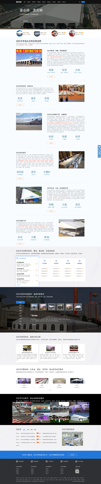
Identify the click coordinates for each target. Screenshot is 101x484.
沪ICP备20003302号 (41, 481)
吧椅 (49, 477)
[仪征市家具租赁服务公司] (19, 2)
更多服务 (18, 284)
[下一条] (84, 16)
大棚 (20, 316)
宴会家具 (61, 471)
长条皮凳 (37, 477)
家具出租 (17, 470)
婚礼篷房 (61, 473)
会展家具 (26, 479)
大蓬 (20, 318)
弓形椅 (44, 477)
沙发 (20, 313)
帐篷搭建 (17, 471)
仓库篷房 (59, 1)
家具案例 (54, 1)
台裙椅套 (61, 470)
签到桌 (24, 477)
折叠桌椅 (47, 468)
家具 (24, 429)
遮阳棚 (66, 479)
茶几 (31, 479)
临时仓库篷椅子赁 (35, 481)
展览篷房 (71, 479)
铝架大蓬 (47, 473)
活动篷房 (78, 479)
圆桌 (20, 324)
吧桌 (46, 477)
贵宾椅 (29, 477)
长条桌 (21, 477)
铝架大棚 (34, 479)
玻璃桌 (41, 477)
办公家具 (47, 470)
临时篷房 (32, 468)
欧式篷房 (75, 479)
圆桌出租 (64, 1)
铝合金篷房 (82, 479)
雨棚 (20, 310)
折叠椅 (35, 477)
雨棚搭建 (32, 471)
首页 (24, 1)
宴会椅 (26, 477)
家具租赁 (28, 1)
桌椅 (20, 305)
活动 (20, 321)
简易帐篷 (32, 470)
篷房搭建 (33, 1)
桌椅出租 (44, 1)
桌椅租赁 (17, 468)
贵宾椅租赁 (82, 477)
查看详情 (51, 76)
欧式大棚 (47, 471)
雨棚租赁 (39, 1)
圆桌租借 (49, 1)
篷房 (20, 302)
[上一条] (17, 16)
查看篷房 (17, 445)
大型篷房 (17, 473)
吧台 (54, 479)
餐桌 (23, 479)
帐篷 (20, 307)
